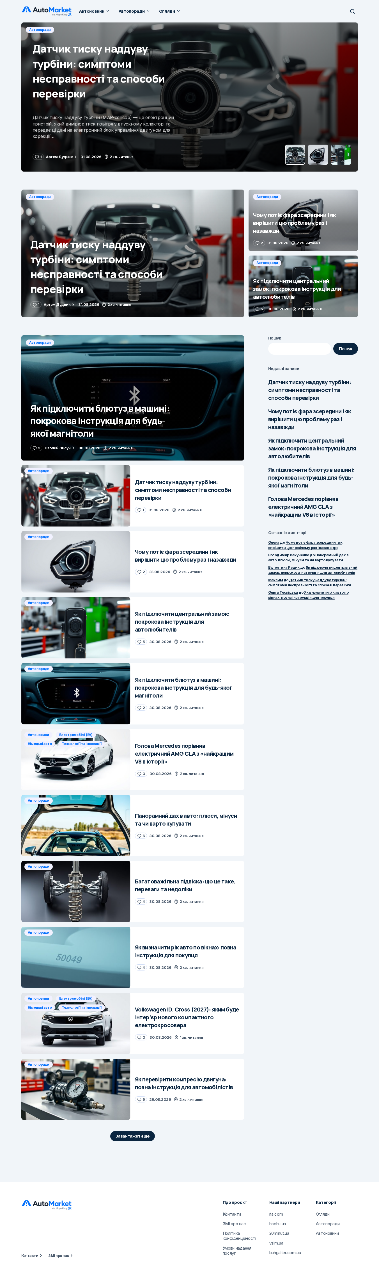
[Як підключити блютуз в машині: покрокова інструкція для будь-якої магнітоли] (132, 398)
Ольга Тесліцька (283, 592)
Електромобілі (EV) (76, 734)
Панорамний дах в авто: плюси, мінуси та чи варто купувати (308, 557)
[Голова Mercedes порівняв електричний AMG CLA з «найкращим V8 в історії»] (75, 759)
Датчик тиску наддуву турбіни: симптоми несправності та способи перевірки (309, 390)
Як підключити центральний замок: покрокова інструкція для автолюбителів (312, 448)
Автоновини (38, 734)
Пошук (274, 338)
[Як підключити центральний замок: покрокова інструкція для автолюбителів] (303, 286)
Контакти (29, 1255)
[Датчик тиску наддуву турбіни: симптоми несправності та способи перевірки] (132, 253)
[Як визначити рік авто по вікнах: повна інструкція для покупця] (75, 957)
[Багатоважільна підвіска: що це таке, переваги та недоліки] (75, 891)
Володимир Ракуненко (288, 555)
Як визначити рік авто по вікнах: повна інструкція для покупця (308, 595)
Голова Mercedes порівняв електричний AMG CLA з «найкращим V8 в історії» (303, 506)
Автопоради (40, 29)
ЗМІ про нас (58, 1255)
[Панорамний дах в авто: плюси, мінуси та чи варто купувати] (75, 825)
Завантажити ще (132, 1136)
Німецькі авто (40, 743)
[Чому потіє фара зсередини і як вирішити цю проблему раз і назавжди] (189, 97)
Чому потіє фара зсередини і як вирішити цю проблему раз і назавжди (309, 419)
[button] (352, 11)
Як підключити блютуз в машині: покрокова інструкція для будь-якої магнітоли (311, 477)
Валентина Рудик (284, 567)
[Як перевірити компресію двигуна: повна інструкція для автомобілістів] (75, 1089)
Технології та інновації (81, 743)
